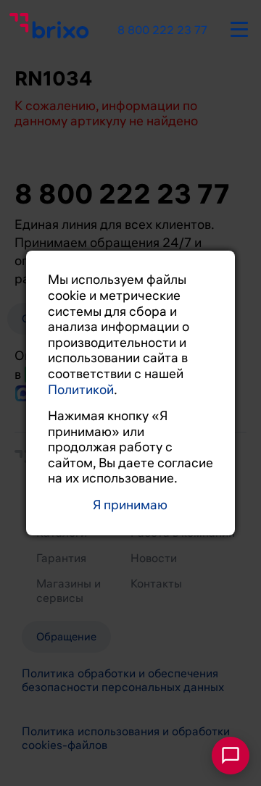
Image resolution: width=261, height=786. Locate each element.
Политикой (81, 390)
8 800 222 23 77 (162, 30)
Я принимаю (130, 505)
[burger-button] (239, 27)
